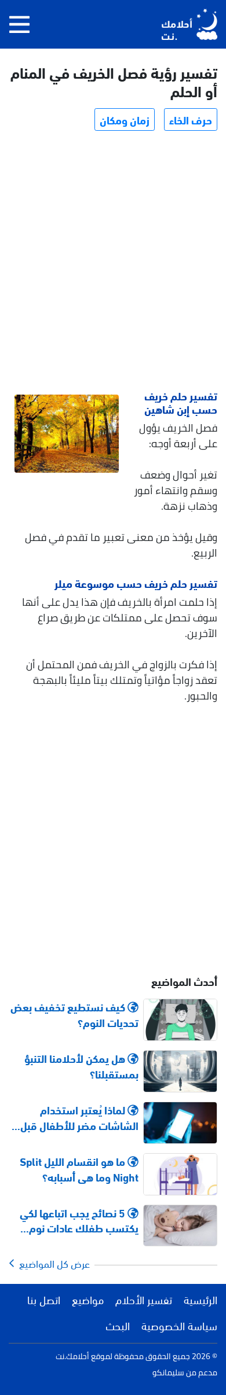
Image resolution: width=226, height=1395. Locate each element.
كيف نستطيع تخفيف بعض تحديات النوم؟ (74, 1014)
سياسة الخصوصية (179, 1325)
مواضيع (88, 1299)
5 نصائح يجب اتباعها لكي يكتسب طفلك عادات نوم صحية (79, 1220)
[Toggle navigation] (19, 24)
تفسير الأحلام (143, 1299)
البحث (117, 1325)
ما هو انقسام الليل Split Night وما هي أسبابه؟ (79, 1168)
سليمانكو (168, 1372)
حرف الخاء (190, 119)
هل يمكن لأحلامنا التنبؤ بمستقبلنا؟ (81, 1065)
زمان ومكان (125, 119)
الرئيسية (200, 1299)
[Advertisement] (113, 262)
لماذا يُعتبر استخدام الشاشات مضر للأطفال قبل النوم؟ (79, 1117)
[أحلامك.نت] (189, 24)
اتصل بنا (43, 1299)
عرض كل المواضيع (52, 1263)
